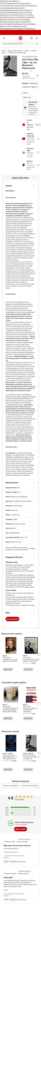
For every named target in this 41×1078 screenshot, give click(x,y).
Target (3, 50)
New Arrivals (21, 22)
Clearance (13, 22)
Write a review (20, 829)
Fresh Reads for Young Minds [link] (30, 785)
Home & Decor (14, 6)
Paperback (34, 87)
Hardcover (26, 87)
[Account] (31, 38)
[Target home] (20, 38)
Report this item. (32, 548)
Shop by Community (18, 20)
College (8, 3)
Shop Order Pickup (8, 26)
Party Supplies (27, 17)
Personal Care (21, 10)
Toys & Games (11, 15)
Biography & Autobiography (17, 52)
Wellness (18, 13)
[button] (27, 71)
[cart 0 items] (37, 38)
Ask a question (12, 619)
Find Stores (31, 29)
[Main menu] (4, 38)
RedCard (15, 29)
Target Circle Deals (24, 24)
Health (12, 13)
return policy (15, 605)
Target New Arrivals (7, 1)
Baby (9, 10)
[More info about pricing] (37, 76)
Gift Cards (7, 20)
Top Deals (13, 24)
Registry (9, 29)
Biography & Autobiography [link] (10, 785)
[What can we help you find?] (20, 43)
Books (27, 50)
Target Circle (22, 29)
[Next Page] (37, 86)
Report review (21, 861)
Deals (7, 22)
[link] (27, 71)
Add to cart (27, 97)
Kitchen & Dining (25, 6)
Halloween (14, 3)
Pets (8, 13)
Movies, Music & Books (13, 17)
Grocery (14, 8)
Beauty (13, 10)
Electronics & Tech (22, 15)
